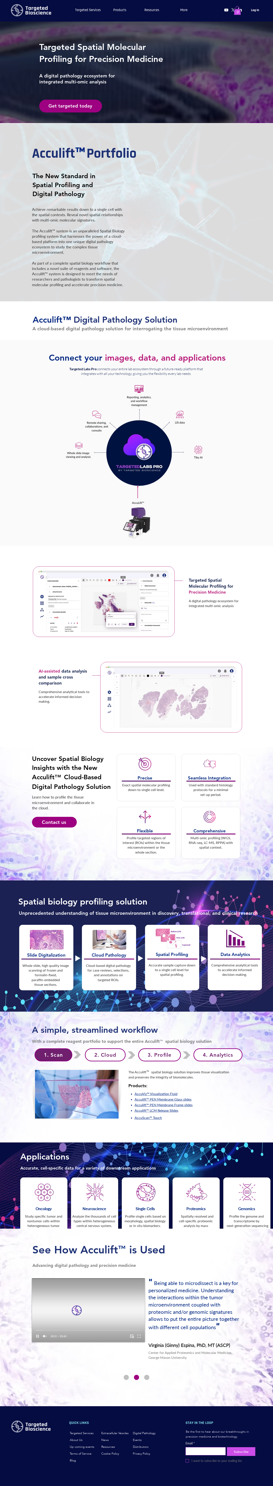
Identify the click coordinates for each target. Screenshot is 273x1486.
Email (190, 1443)
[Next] (248, 1330)
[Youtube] (226, 10)
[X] (233, 10)
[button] (120, 10)
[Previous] (24, 1330)
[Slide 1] (126, 1377)
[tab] (53, 1054)
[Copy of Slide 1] (136, 1377)
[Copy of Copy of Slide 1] (146, 1377)
